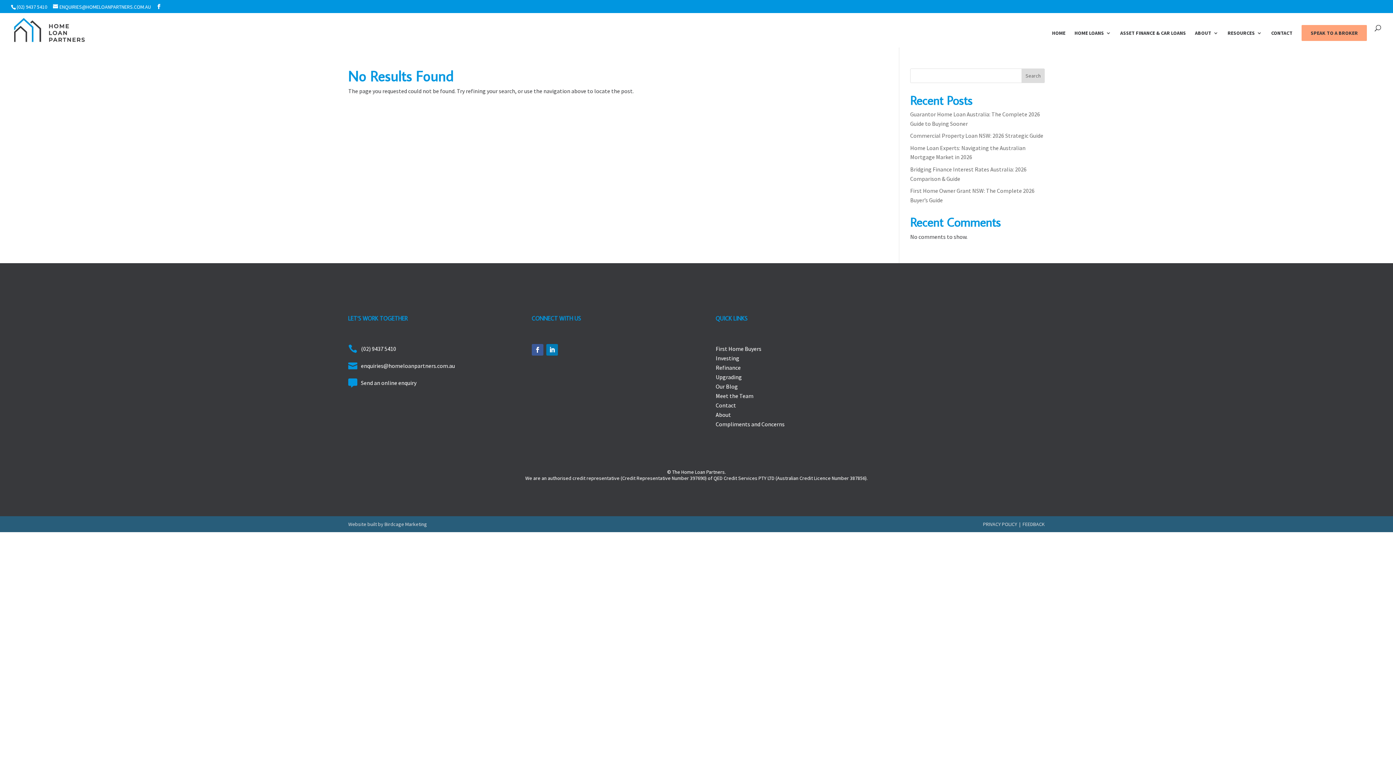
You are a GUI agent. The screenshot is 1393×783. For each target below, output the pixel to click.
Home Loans (1089, 33)
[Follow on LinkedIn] (552, 350)
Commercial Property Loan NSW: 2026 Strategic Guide (976, 135)
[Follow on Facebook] (537, 350)
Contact (1282, 33)
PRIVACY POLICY (1000, 524)
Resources (1241, 33)
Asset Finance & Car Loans (1153, 33)
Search (1033, 75)
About (1203, 33)
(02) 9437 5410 (32, 7)
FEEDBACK (1034, 524)
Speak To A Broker (1334, 33)
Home (1058, 33)
